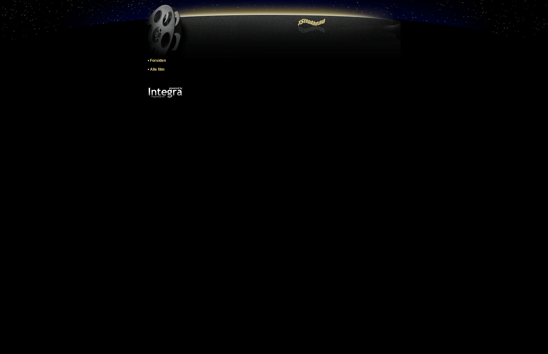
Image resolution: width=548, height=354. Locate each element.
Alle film (157, 69)
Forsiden (158, 60)
